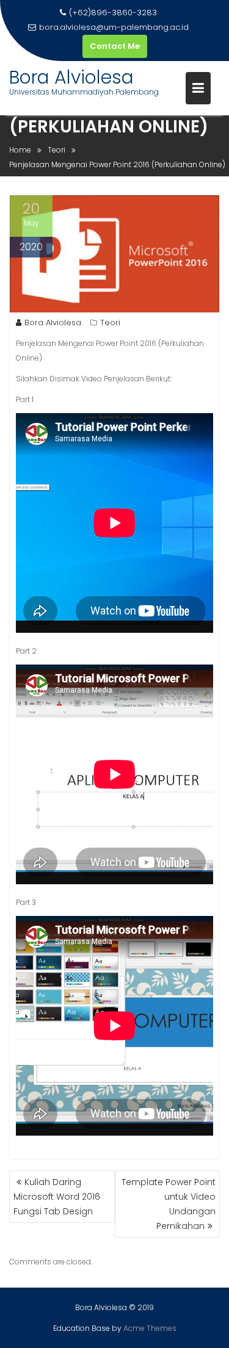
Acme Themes (149, 1328)
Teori (110, 322)
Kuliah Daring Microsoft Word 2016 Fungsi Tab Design (56, 1196)
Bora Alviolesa (71, 77)
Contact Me (115, 46)
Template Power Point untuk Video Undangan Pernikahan (169, 1204)
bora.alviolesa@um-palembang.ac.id (114, 27)
